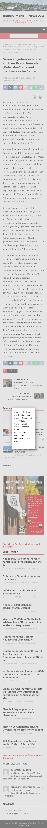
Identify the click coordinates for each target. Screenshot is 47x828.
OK (31, 445)
